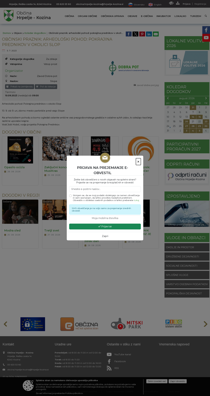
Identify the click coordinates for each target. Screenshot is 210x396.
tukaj (136, 200)
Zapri (105, 236)
